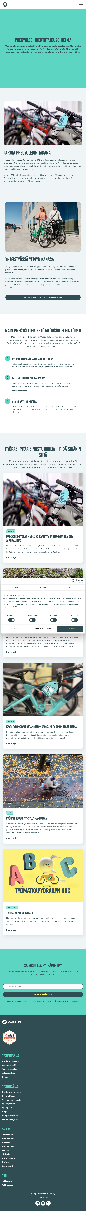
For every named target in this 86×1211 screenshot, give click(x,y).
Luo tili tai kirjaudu (10, 1120)
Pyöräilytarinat (8, 1104)
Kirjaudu (6, 1077)
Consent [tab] (15, 587)
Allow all (70, 629)
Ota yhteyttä (7, 1166)
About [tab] (71, 587)
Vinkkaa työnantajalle (11, 1100)
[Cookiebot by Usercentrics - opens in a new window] (73, 581)
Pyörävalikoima (8, 1096)
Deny (15, 629)
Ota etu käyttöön (9, 1065)
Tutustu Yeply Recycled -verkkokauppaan (43, 297)
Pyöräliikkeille (8, 1146)
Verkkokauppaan (19, 390)
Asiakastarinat (8, 1073)
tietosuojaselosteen (62, 1001)
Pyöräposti (7, 1108)
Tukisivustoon (8, 1185)
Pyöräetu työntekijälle (12, 1092)
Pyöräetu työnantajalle (12, 1061)
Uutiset (5, 1162)
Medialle (6, 1150)
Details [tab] (43, 587)
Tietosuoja (43, 1197)
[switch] (32, 620)
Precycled (6, 1142)
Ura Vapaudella (8, 1158)
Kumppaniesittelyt (10, 1116)
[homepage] (5, 4)
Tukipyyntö (7, 1181)
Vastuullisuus (8, 1139)
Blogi (4, 1112)
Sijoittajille (6, 1154)
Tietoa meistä (8, 1135)
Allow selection (43, 629)
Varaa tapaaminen (10, 1069)
